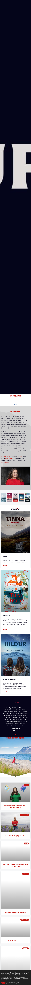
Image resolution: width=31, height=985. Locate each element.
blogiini (20, 456)
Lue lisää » (5, 565)
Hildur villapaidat (9, 679)
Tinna (5, 557)
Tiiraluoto (6, 615)
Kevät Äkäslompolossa (15, 941)
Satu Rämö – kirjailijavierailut (15, 836)
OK (3, 982)
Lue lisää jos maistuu (11, 982)
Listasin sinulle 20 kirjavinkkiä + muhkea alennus (15, 806)
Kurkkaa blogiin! (15, 739)
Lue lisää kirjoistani (6, 456)
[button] (15, 399)
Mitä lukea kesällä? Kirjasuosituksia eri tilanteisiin (15, 865)
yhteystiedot (9, 458)
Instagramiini (5, 462)
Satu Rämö (15, 395)
